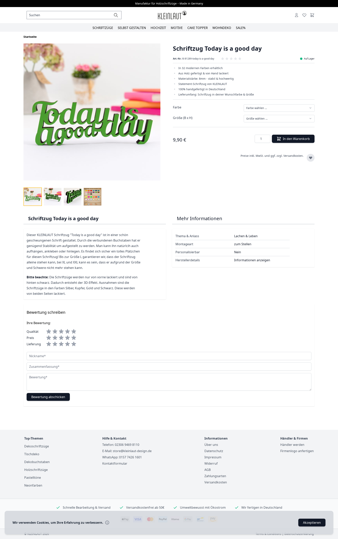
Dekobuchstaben (37, 462)
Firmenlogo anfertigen (297, 451)
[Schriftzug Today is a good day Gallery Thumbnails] (62, 196)
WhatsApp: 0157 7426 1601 (122, 457)
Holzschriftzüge (36, 470)
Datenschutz (213, 451)
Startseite (30, 37)
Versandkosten (215, 482)
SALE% (240, 28)
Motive (177, 28)
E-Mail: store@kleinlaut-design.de (127, 451)
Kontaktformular (114, 463)
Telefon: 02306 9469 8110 (120, 445)
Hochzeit (158, 28)
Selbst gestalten (132, 28)
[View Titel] (92, 196)
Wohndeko (221, 28)
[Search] (115, 15)
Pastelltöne (32, 477)
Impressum (212, 457)
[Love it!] (304, 15)
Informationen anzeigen (252, 260)
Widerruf (211, 463)
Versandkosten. (293, 156)
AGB (207, 470)
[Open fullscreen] (94, 114)
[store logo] (172, 15)
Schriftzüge (103, 28)
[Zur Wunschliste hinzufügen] (311, 158)
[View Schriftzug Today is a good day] (32, 196)
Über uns (211, 445)
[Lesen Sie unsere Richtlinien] (107, 522)
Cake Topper (197, 28)
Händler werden (292, 445)
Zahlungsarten (215, 476)
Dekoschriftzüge (36, 446)
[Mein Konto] (296, 15)
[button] (243, 59)
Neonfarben (33, 485)
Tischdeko (31, 454)
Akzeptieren (312, 522)
